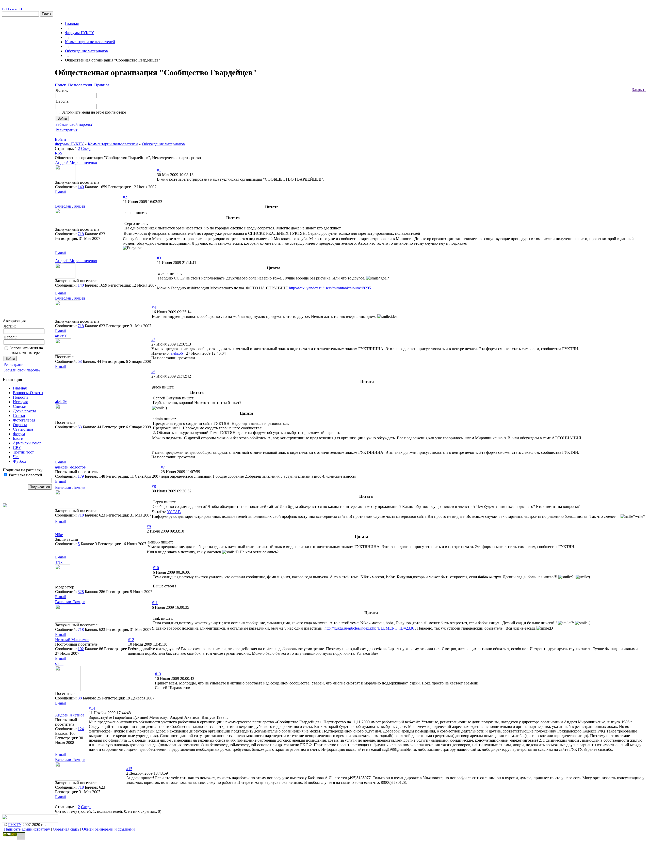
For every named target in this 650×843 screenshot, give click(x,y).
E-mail (60, 192)
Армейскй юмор (27, 443)
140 (81, 187)
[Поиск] (7, 9)
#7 (163, 467)
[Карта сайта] (16, 9)
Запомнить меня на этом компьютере (26, 350)
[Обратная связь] (12, 9)
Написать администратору (27, 829)
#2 (125, 197)
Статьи (19, 415)
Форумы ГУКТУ (79, 32)
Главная (20, 388)
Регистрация (14, 364)
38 (80, 698)
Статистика (23, 429)
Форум (19, 434)
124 (81, 729)
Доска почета (24, 411)
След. (86, 148)
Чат (16, 457)
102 (81, 649)
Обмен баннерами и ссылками (108, 829)
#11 (155, 603)
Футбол (19, 461)
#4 (154, 307)
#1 (159, 170)
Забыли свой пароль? (22, 370)
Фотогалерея (24, 420)
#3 (159, 258)
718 (81, 234)
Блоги (18, 438)
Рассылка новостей (25, 475)
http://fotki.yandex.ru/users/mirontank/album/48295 (330, 288)
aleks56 (177, 353)
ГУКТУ (14, 824)
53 (80, 361)
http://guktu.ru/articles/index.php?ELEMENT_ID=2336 (369, 628)
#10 (156, 568)
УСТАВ (174, 512)
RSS (58, 153)
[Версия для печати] (20, 9)
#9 (149, 526)
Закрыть (639, 89)
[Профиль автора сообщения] (65, 179)
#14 (92, 708)
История (20, 402)
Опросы (20, 425)
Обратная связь (66, 829)
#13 (158, 674)
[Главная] (3, 9)
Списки (19, 406)
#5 (153, 339)
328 (81, 591)
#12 (131, 639)
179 (81, 476)
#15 (129, 769)
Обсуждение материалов (86, 51)
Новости (20, 397)
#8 (154, 486)
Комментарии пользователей (90, 42)
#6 (153, 371)
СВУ (17, 447)
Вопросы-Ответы (28, 393)
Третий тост (23, 452)
